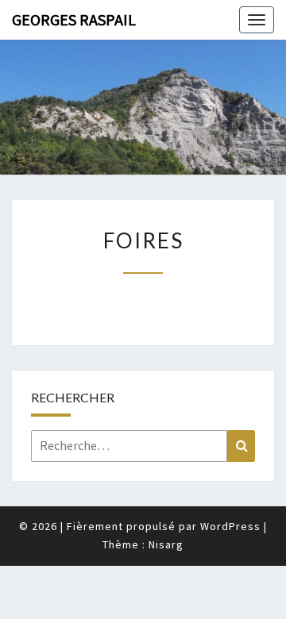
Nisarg (166, 544)
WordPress (230, 526)
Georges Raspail (74, 19)
